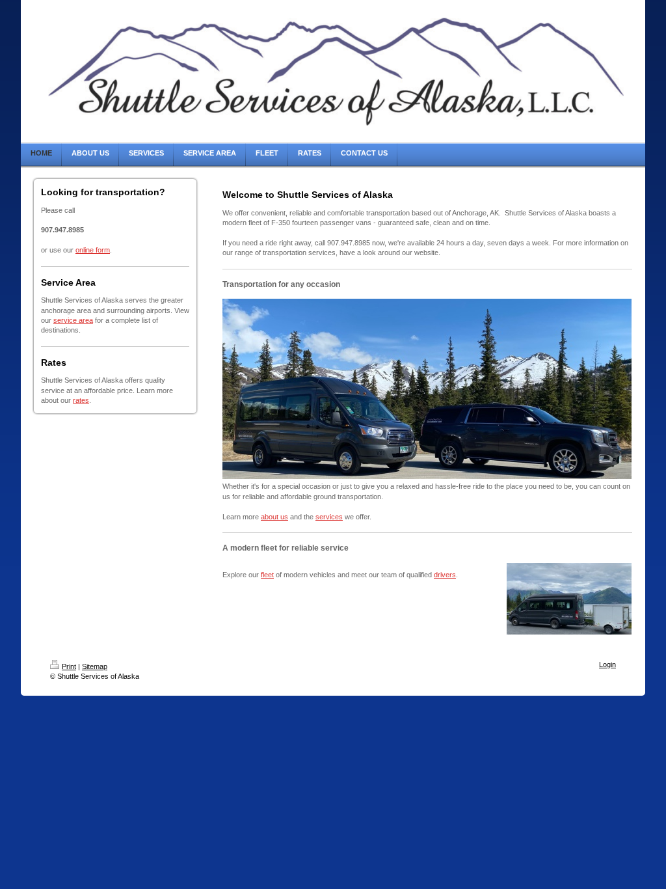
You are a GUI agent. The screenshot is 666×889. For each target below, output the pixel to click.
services (329, 517)
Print (69, 666)
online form (92, 250)
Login (607, 664)
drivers (445, 575)
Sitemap (94, 666)
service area (73, 320)
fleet (267, 575)
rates (81, 400)
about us (274, 517)
